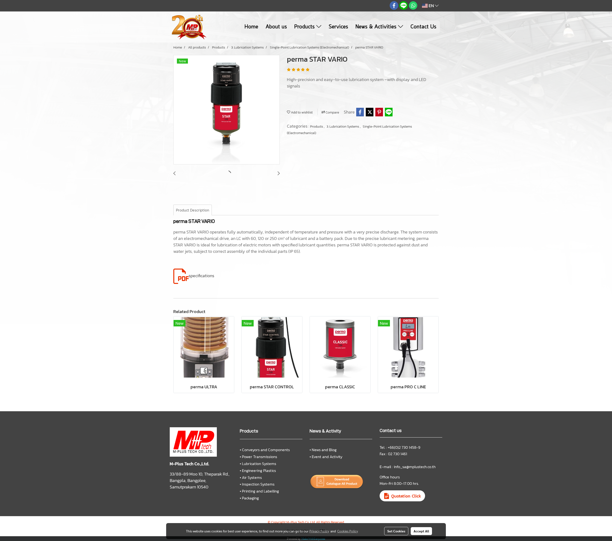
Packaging (250, 498)
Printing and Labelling (260, 491)
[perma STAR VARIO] (226, 110)
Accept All (421, 531)
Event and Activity (327, 457)
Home (251, 27)
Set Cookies (396, 531)
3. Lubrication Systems (343, 126)
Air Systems (252, 477)
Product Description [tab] (192, 210)
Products (305, 27)
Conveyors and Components (266, 450)
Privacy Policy (319, 531)
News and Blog (324, 450)
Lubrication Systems (259, 463)
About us (276, 27)
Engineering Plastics (259, 470)
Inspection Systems (258, 484)
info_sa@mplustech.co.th (415, 467)
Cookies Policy (347, 531)
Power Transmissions (259, 457)
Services (338, 27)
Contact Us (423, 27)
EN (431, 5)
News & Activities (376, 27)
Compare (332, 112)
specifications (201, 275)
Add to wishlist (301, 112)
